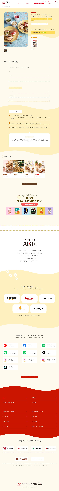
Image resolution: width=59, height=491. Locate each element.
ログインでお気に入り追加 (37, 23)
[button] (5, 50)
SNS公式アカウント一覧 (31, 465)
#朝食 (32, 20)
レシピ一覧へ (25, 183)
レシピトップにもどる (7, 6)
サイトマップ (14, 465)
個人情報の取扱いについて (22, 465)
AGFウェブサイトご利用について (41, 465)
